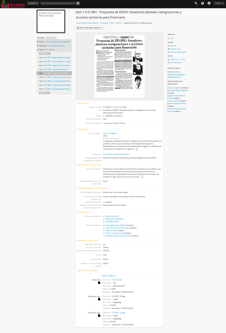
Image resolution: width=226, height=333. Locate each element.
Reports (173, 46)
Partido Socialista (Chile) (115, 233)
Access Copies (108, 275)
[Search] (78, 3)
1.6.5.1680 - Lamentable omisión (55, 69)
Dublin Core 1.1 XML (177, 59)
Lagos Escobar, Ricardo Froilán (117, 228)
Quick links (209, 3)
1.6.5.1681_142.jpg (118, 312)
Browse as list (175, 49)
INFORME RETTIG (112, 221)
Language (202, 3)
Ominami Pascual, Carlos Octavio (118, 236)
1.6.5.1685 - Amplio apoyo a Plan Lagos (58, 89)
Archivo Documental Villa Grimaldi (116, 154)
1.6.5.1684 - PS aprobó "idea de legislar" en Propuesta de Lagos (67, 85)
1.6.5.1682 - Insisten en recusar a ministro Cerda (61, 77)
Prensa (118, 23)
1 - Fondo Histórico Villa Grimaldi (57, 42)
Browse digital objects (178, 52)
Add (171, 38)
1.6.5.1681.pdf (116, 280)
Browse (32, 3)
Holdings (40, 38)
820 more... (44, 93)
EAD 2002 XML (175, 62)
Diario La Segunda (110, 133)
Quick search (51, 38)
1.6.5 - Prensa (49, 49)
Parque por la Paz (106, 23)
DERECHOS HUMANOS (114, 219)
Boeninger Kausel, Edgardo (116, 225)
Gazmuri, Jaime (111, 230)
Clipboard (196, 3)
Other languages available (89, 27)
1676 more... (45, 53)
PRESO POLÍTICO (112, 216)
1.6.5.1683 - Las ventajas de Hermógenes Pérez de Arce (64, 81)
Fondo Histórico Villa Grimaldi (87, 23)
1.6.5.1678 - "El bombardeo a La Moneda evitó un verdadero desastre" (70, 61)
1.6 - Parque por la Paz (55, 46)
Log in (218, 3)
